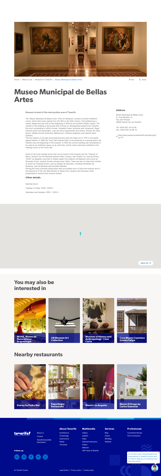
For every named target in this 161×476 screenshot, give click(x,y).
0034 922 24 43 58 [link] (128, 127)
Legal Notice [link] (64, 470)
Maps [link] (84, 439)
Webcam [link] (85, 447)
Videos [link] (84, 444)
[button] (80, 234)
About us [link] (40, 433)
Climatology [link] (64, 436)
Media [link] (61, 442)
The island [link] (63, 444)
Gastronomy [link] (64, 439)
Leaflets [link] (85, 436)
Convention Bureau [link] (134, 433)
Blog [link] (106, 433)
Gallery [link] (85, 433)
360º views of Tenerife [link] (90, 450)
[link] (16, 79)
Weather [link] (108, 442)
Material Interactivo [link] (89, 442)
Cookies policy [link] (88, 470)
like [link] (132, 80)
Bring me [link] (145, 263)
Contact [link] (40, 436)
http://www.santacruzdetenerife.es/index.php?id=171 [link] (137, 136)
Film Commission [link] (133, 436)
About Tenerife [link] (67, 429)
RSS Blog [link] (108, 439)
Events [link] (107, 436)
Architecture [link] (64, 433)
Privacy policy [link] (76, 470)
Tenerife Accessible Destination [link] (44, 441)
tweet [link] (144, 80)
